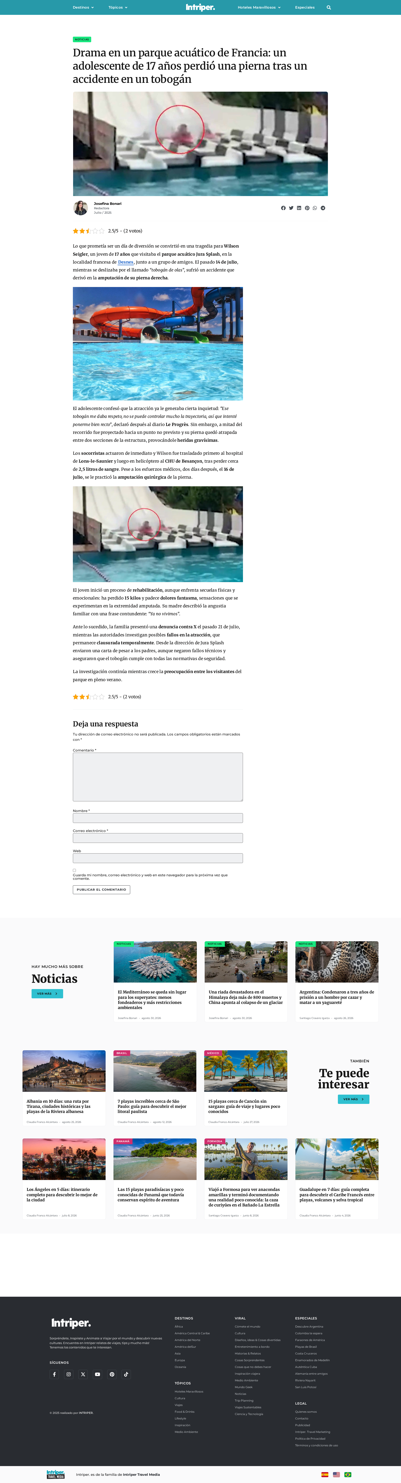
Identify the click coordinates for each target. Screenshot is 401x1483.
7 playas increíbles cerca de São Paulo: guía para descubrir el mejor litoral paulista (152, 1106)
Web (77, 851)
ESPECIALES (306, 1318)
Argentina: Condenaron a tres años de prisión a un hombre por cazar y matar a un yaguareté (337, 997)
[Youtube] (97, 1374)
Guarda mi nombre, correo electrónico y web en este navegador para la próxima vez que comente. (150, 876)
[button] (329, 7)
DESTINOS (184, 1318)
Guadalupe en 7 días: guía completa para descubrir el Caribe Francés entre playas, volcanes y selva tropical (337, 1194)
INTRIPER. (86, 1413)
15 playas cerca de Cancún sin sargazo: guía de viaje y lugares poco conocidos (244, 1106)
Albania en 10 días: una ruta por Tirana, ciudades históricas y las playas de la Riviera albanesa (59, 1106)
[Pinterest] (111, 1374)
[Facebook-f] (54, 1374)
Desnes (125, 262)
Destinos (81, 7)
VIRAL (240, 1318)
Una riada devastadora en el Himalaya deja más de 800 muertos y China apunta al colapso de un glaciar (246, 997)
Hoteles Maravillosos (257, 7)
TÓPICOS (183, 1383)
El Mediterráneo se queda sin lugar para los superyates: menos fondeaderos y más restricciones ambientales (152, 1000)
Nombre (81, 810)
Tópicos (116, 7)
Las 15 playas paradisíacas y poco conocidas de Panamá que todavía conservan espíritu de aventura (151, 1194)
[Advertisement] (200, 1264)
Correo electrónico (90, 830)
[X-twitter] (83, 1374)
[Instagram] (68, 1374)
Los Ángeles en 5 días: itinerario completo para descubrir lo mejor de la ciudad (62, 1194)
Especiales (305, 7)
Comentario (84, 750)
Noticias (82, 39)
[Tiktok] (126, 1374)
